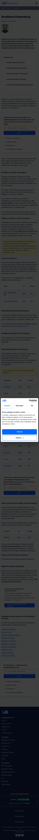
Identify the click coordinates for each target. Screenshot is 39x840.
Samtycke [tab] (7, 405)
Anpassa (18, 438)
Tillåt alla (19, 432)
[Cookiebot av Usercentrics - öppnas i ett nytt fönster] (29, 400)
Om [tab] (32, 405)
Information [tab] (19, 405)
